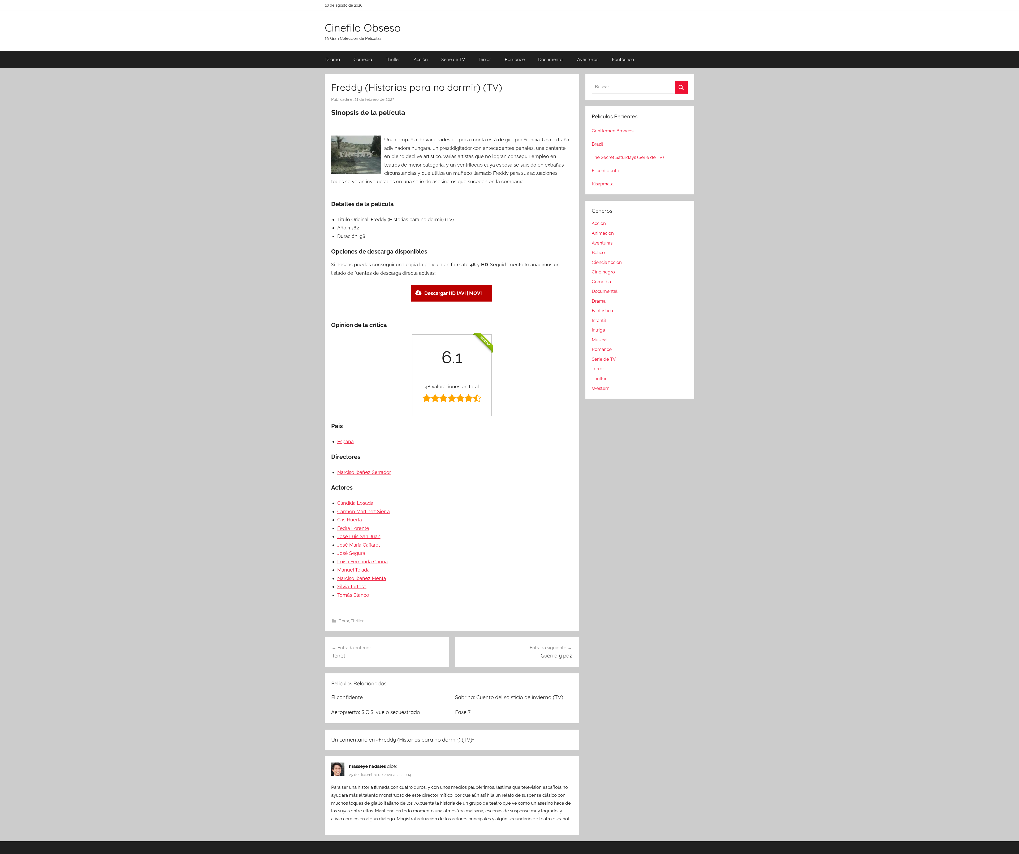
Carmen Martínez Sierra (363, 511)
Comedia (362, 59)
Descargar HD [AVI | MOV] (453, 293)
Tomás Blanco (353, 595)
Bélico (598, 252)
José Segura (351, 553)
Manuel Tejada (353, 570)
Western (601, 388)
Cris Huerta (349, 519)
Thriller (393, 59)
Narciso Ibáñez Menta (361, 578)
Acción (421, 59)
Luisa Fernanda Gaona (362, 561)
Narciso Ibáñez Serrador (364, 472)
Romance (515, 59)
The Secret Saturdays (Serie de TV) (628, 157)
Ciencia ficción (607, 262)
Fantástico (623, 59)
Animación (603, 233)
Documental (551, 59)
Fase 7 (462, 712)
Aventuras (587, 59)
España (345, 441)
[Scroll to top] (1009, 844)
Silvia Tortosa (351, 586)
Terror (484, 59)
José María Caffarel (358, 545)
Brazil (597, 144)
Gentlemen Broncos (612, 130)
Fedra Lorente (353, 528)
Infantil (599, 320)
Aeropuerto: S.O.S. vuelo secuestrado (375, 712)
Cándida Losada (355, 503)
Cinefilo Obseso (363, 27)
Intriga (598, 330)
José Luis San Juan (359, 536)
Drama (332, 59)
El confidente (347, 697)
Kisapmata (603, 183)
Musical (600, 339)
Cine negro (603, 271)
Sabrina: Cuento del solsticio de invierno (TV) (509, 697)
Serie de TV (453, 59)
